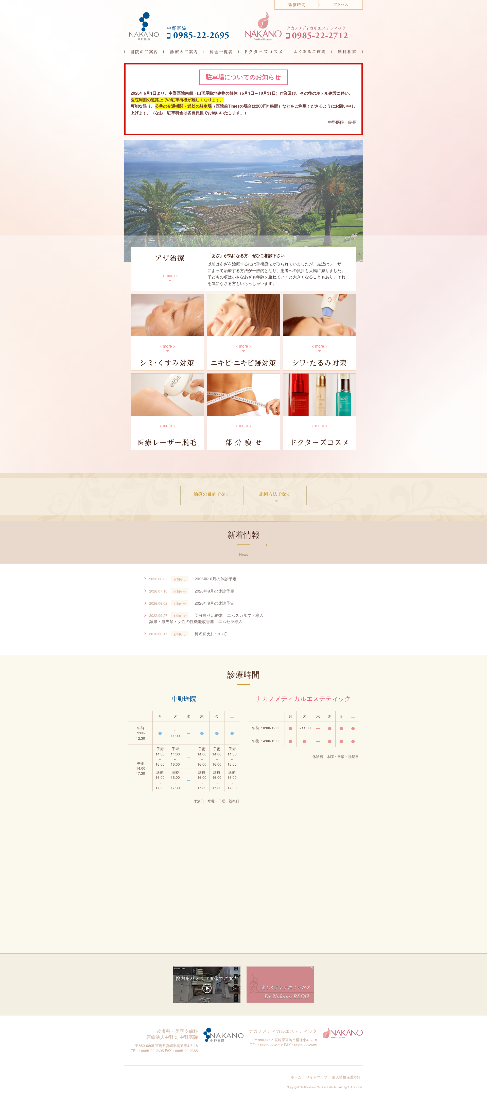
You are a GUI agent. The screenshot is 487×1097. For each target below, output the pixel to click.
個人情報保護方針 (346, 1076)
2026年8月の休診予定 (214, 603)
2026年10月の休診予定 (216, 579)
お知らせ (180, 579)
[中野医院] (144, 26)
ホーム (296, 1076)
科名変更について (211, 633)
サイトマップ (316, 1076)
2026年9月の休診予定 (214, 591)
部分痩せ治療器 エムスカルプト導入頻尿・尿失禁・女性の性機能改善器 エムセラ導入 (206, 618)
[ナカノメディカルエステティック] (263, 26)
